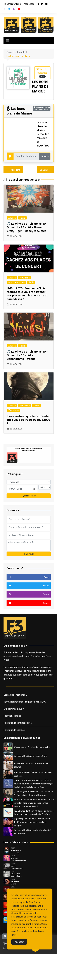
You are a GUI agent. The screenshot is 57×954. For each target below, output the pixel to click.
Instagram (14, 9)
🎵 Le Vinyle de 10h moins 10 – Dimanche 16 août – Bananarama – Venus (27, 355)
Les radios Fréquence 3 (15, 694)
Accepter (19, 942)
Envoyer (29, 554)
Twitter (9, 9)
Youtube (19, 9)
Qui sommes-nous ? (13, 708)
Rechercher (30, 495)
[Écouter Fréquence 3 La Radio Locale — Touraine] (29, 25)
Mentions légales (12, 715)
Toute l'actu (13, 410)
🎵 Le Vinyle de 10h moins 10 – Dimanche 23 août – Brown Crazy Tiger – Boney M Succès (27, 227)
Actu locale (25, 278)
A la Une (12, 218)
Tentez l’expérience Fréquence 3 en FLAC (24, 701)
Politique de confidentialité (17, 722)
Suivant (44, 169)
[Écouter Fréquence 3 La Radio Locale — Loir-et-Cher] (46, 25)
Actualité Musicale (16, 282)
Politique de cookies (14, 729)
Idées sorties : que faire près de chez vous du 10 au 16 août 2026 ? (28, 419)
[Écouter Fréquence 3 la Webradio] (11, 25)
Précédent (15, 169)
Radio (22, 218)
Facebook (4, 9)
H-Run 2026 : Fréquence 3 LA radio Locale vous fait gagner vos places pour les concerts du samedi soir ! (27, 293)
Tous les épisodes (42, 73)
